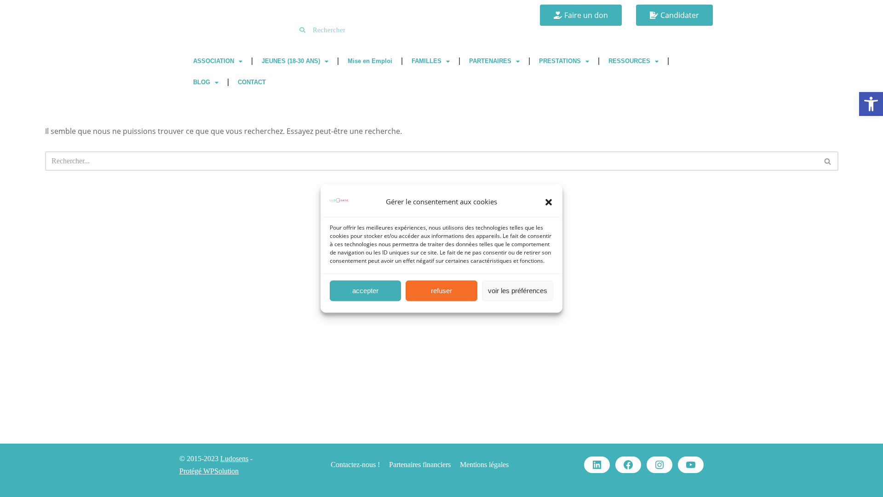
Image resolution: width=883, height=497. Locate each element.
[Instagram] (659, 465)
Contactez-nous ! (355, 464)
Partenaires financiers (420, 464)
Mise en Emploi (370, 61)
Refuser (441, 291)
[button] (871, 104)
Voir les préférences (517, 291)
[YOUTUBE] (691, 465)
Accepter (365, 291)
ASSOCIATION (213, 61)
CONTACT (252, 82)
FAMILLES (427, 61)
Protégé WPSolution (209, 471)
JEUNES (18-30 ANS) (291, 61)
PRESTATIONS (560, 61)
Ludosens (234, 458)
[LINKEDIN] (597, 465)
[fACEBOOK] (628, 465)
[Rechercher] (828, 161)
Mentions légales (484, 464)
